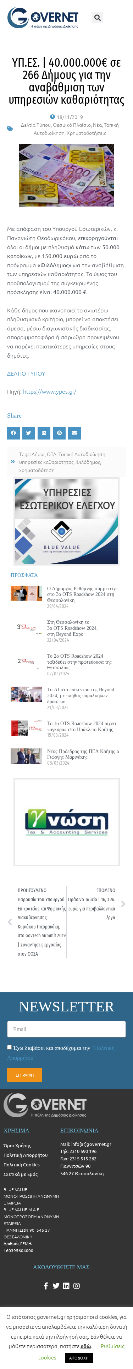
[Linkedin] (66, 1286)
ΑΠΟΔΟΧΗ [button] (79, 1358)
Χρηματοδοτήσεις (86, 132)
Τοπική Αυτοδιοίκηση (82, 454)
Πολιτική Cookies (22, 1164)
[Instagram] (76, 1286)
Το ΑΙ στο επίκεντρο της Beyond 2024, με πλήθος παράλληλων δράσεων (80, 695)
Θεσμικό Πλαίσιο (72, 124)
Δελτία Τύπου (36, 124)
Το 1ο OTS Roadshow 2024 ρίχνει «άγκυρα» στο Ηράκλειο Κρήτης (81, 726)
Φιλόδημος (88, 461)
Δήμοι (38, 454)
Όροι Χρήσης (17, 1145)
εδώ (86, 1346)
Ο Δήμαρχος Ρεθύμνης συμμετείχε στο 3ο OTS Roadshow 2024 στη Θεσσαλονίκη (82, 594)
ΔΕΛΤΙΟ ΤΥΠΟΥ (26, 373)
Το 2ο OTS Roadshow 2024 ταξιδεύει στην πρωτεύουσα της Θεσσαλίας (79, 662)
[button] (97, 17)
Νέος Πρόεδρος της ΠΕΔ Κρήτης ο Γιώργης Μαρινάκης (83, 754)
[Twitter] (56, 1286)
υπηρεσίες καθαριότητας (46, 461)
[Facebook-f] (45, 1286)
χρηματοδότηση (37, 469)
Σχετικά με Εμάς (21, 1174)
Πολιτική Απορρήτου (26, 1155)
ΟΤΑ (51, 454)
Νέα (97, 124)
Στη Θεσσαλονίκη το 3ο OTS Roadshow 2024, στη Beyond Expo (72, 628)
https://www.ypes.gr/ (49, 391)
